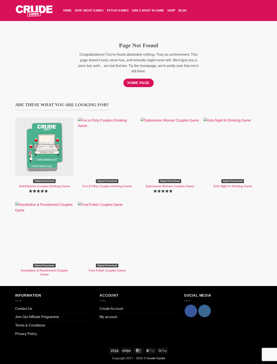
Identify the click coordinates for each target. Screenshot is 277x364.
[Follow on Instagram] (204, 311)
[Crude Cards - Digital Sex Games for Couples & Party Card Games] (34, 10)
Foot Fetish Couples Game (107, 270)
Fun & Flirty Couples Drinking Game (107, 186)
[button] (236, 10)
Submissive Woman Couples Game (170, 186)
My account (108, 317)
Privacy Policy (26, 334)
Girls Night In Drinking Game (232, 186)
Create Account (111, 308)
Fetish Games (118, 10)
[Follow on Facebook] (191, 311)
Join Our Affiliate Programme (37, 317)
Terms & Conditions (30, 325)
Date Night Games (89, 10)
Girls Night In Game (148, 10)
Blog (183, 10)
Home (67, 10)
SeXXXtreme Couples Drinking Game (44, 186)
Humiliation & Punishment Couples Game (44, 272)
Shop (171, 10)
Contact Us (23, 308)
